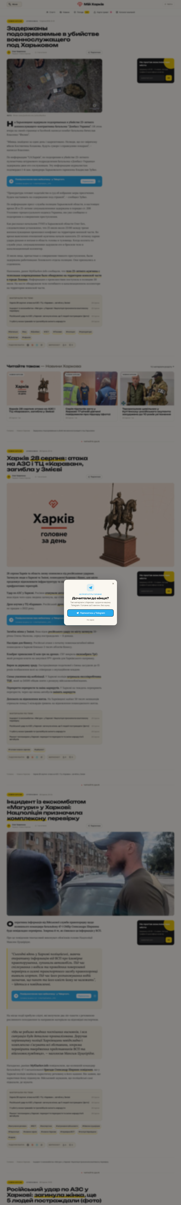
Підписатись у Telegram (92, 612)
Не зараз (90, 620)
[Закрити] (113, 583)
